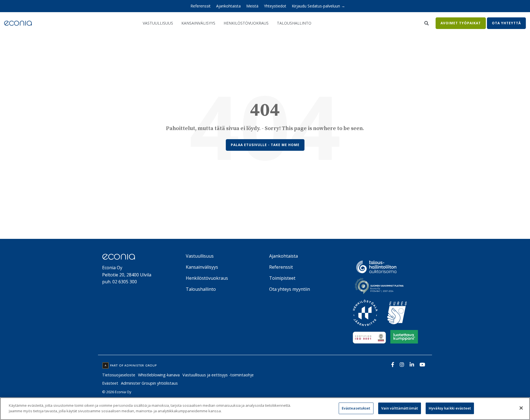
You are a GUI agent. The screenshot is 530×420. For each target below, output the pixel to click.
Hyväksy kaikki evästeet (450, 408)
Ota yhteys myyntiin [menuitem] (289, 289)
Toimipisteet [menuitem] (282, 278)
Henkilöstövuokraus (246, 23)
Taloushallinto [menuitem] (201, 289)
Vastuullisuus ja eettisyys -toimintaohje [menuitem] (218, 374)
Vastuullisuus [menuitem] (200, 256)
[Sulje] (521, 408)
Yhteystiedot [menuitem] (275, 6)
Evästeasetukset (356, 408)
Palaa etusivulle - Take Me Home (265, 144)
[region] (265, 408)
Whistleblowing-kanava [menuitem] (159, 374)
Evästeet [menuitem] (110, 383)
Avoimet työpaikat (461, 23)
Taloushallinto (294, 23)
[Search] (426, 23)
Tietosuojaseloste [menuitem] (118, 374)
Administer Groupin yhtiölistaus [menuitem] (149, 383)
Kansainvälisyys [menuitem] (202, 267)
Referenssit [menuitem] (200, 6)
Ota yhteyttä (506, 23)
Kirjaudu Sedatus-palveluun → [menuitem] (318, 6)
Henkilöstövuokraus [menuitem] (207, 278)
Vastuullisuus (158, 23)
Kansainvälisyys (198, 23)
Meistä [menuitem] (252, 6)
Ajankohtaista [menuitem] (228, 6)
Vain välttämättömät (399, 408)
